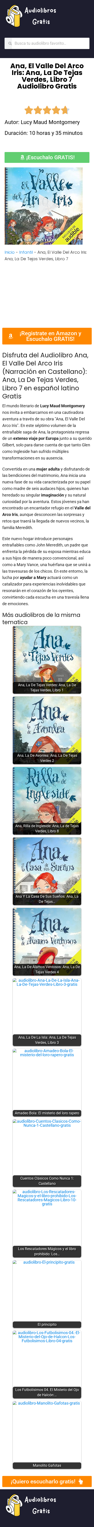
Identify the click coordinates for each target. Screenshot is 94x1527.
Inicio (10, 252)
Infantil (26, 252)
